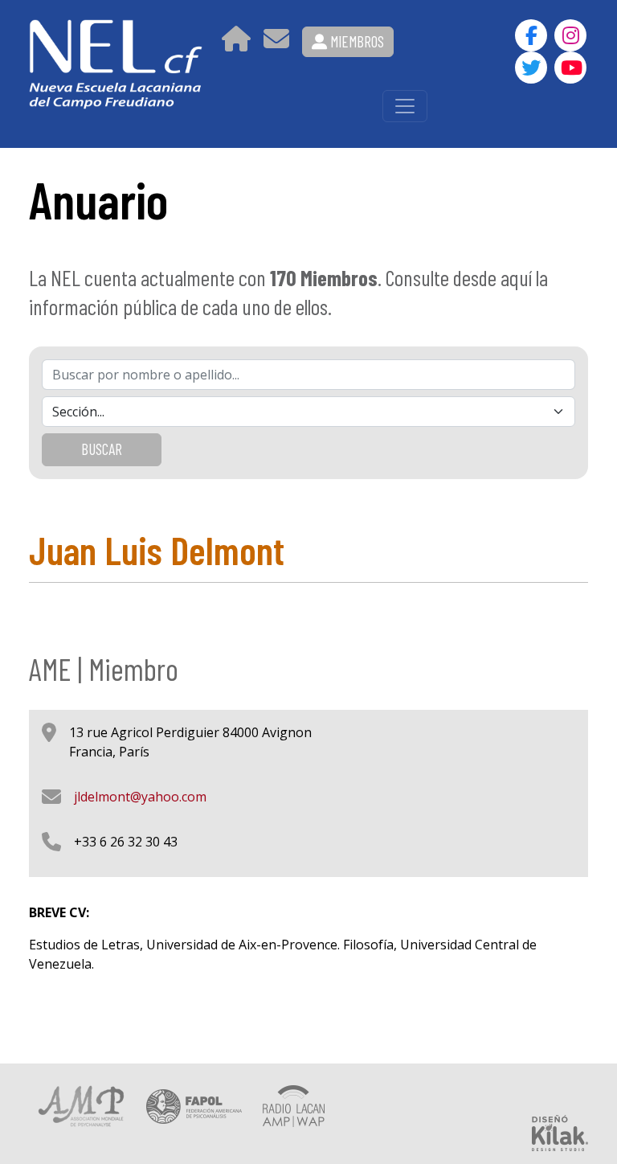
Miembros (355, 41)
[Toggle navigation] (404, 106)
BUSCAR (101, 449)
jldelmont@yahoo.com (140, 796)
